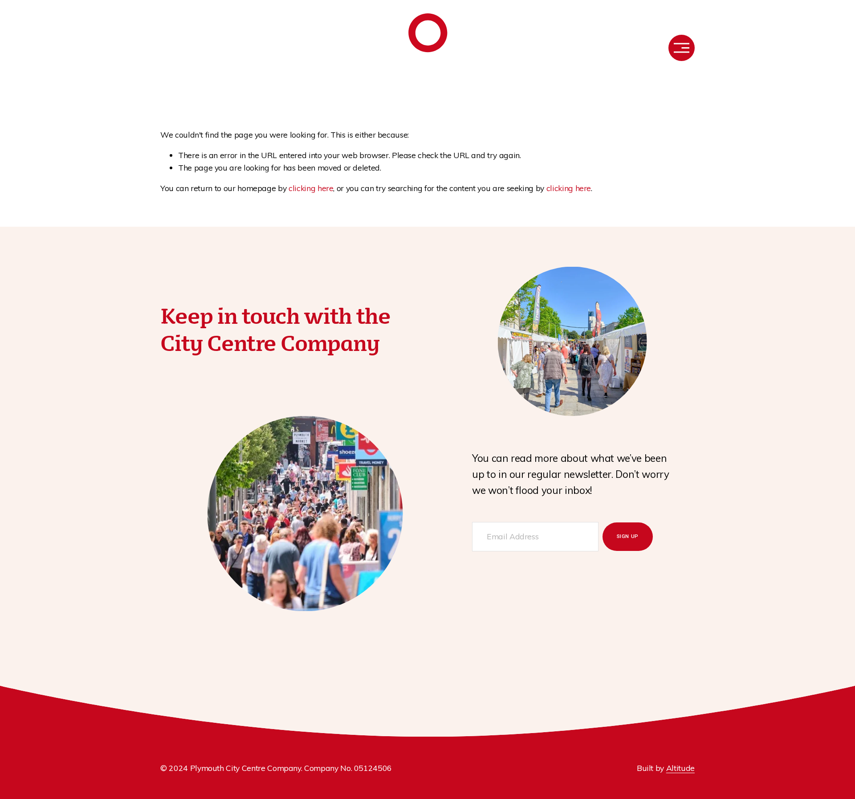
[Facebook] (164, 47)
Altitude (680, 768)
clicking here (311, 188)
